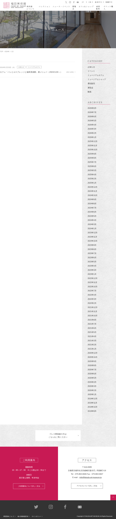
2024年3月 (92, 224)
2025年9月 (92, 154)
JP (83, 2)
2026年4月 (92, 125)
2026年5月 (92, 121)
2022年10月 (92, 287)
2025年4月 (92, 175)
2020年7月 (92, 370)
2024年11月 (92, 191)
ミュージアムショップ (97, 79)
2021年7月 (92, 324)
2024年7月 (92, 208)
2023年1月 (92, 274)
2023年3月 (92, 270)
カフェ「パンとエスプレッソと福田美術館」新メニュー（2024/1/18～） (31, 72)
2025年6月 (92, 166)
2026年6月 (92, 116)
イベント (91, 71)
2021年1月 (92, 349)
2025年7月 (92, 162)
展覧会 (90, 88)
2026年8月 (92, 108)
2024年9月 (92, 199)
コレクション (44, 6)
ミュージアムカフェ (34, 67)
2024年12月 (92, 187)
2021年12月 (92, 307)
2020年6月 (92, 374)
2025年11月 (92, 146)
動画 (89, 92)
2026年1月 (92, 137)
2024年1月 (92, 229)
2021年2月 (92, 345)
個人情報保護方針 (23, 516)
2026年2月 (92, 133)
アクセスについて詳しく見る (87, 486)
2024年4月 (92, 220)
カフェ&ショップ (86, 6)
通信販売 (91, 83)
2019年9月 (92, 411)
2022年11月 (92, 282)
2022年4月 (92, 295)
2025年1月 (92, 183)
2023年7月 (92, 253)
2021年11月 (92, 311)
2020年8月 (92, 365)
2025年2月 (92, 179)
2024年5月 (92, 216)
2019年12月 (92, 399)
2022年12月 (92, 278)
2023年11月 (92, 237)
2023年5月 (92, 262)
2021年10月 (92, 316)
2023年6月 (92, 258)
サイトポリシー (36, 516)
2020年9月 (92, 361)
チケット (108, 7)
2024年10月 (92, 195)
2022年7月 (92, 291)
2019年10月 (92, 407)
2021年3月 (92, 341)
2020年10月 (92, 357)
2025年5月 (92, 170)
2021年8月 (92, 320)
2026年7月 (92, 112)
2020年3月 (92, 386)
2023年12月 (92, 233)
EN (90, 2)
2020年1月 (92, 394)
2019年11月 (92, 403)
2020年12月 (92, 353)
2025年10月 (92, 150)
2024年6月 (92, 212)
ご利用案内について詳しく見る (29, 486)
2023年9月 (92, 245)
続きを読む (70, 72)
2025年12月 (92, 141)
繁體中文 (109, 2)
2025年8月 (92, 158)
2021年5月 (92, 332)
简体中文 (98, 2)
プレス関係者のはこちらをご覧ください (58, 435)
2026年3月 (92, 129)
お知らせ (21, 67)
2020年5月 (92, 378)
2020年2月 (92, 390)
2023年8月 (92, 249)
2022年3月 (92, 299)
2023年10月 (92, 241)
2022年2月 (92, 303)
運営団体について (8, 516)
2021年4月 (92, 336)
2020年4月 (92, 382)
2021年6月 (92, 328)
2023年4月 (92, 266)
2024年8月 (92, 204)
